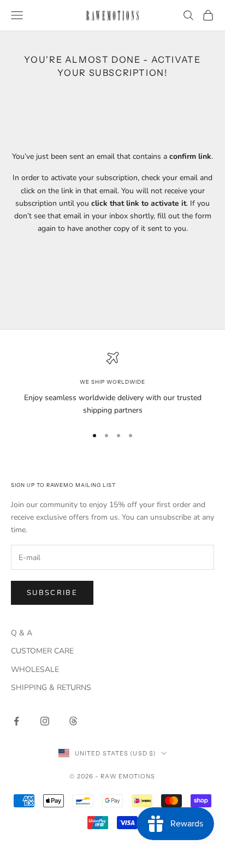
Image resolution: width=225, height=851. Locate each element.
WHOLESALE (35, 669)
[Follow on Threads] (73, 721)
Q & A (21, 633)
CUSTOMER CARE (42, 651)
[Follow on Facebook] (16, 721)
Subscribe (52, 593)
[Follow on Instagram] (44, 721)
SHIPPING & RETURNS (51, 687)
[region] (112, 384)
